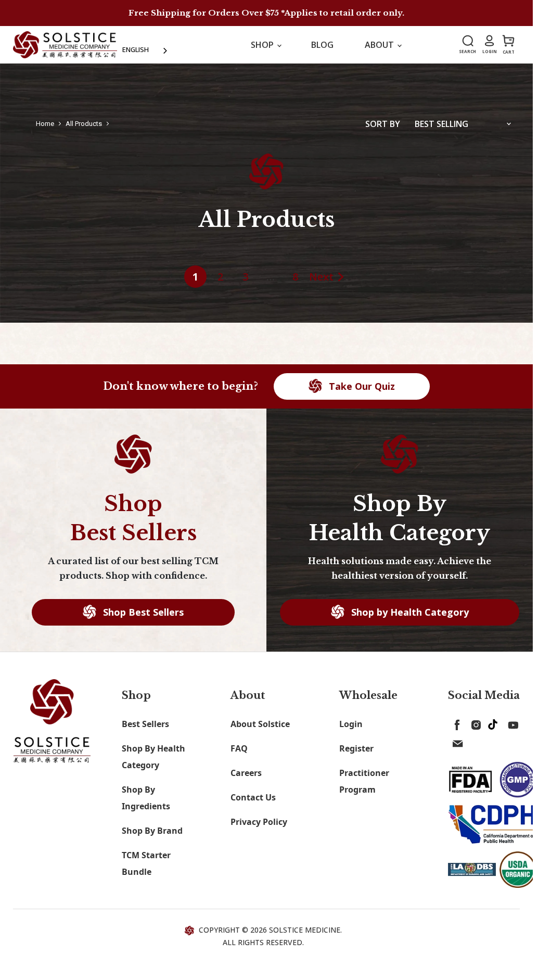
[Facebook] (455, 723)
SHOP (263, 44)
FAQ (239, 748)
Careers (246, 773)
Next (321, 277)
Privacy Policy (258, 822)
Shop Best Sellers (142, 612)
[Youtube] (511, 723)
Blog (322, 44)
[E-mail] (455, 741)
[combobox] (145, 49)
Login (351, 724)
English (135, 49)
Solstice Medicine (304, 930)
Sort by (382, 124)
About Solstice (260, 724)
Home (45, 124)
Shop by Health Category (409, 612)
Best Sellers (145, 724)
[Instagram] (474, 723)
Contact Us (253, 797)
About (380, 44)
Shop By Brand (152, 830)
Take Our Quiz (360, 386)
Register (356, 748)
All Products (84, 124)
